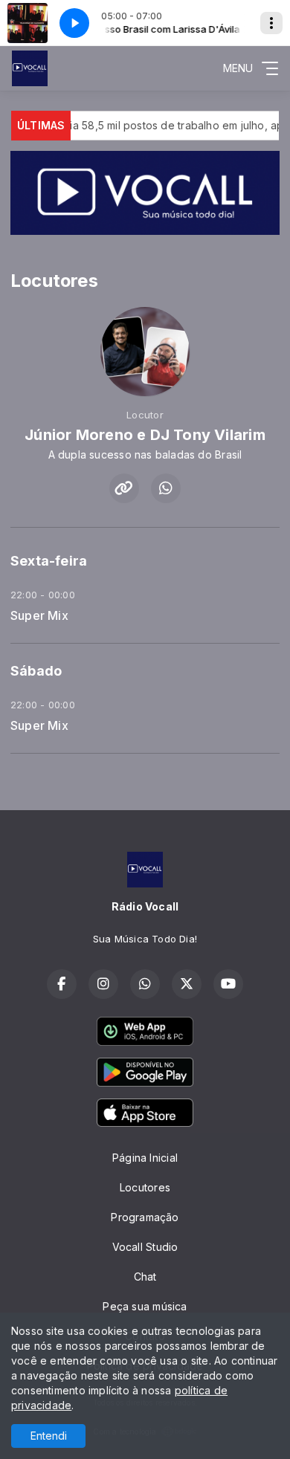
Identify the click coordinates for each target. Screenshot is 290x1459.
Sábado (36, 671)
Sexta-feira (48, 561)
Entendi (48, 1435)
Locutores (145, 1187)
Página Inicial (145, 1157)
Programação (144, 1217)
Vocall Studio (145, 1246)
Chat (145, 1276)
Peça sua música (145, 1306)
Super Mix (39, 616)
